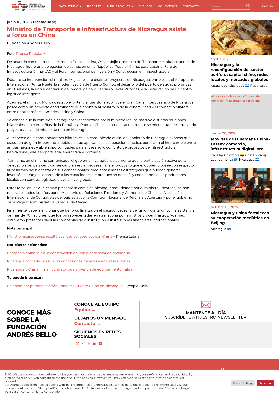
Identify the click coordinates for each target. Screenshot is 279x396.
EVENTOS (146, 6)
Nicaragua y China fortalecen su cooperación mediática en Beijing (240, 218)
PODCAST (94, 6)
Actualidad (219, 86)
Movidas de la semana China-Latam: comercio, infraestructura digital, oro (240, 144)
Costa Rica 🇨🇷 (255, 155)
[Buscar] (248, 6)
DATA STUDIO (69, 6)
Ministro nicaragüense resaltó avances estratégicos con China (59, 236)
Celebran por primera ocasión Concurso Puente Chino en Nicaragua (65, 286)
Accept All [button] (265, 383)
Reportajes (258, 86)
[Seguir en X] (77, 343)
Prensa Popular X (31, 54)
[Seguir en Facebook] (89, 343)
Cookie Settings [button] (243, 383)
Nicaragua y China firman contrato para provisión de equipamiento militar (70, 269)
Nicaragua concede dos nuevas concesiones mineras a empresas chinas (68, 261)
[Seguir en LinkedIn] (94, 343)
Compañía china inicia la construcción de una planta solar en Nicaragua (68, 253)
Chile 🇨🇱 (217, 155)
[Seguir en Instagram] (83, 343)
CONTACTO (191, 6)
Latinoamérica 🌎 (224, 159)
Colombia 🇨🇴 (234, 155)
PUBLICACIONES (118, 6)
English (267, 6)
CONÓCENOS (167, 6)
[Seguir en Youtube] (100, 343)
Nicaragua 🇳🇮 (44, 22)
